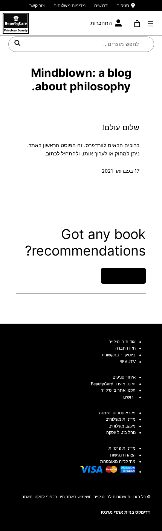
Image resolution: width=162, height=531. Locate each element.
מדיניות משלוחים (69, 5)
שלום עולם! (120, 127)
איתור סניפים (124, 377)
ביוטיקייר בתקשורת (119, 355)
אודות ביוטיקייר (122, 341)
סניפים (122, 5)
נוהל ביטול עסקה (121, 432)
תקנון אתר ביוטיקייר (118, 390)
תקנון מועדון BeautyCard (113, 383)
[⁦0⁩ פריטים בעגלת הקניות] (137, 24)
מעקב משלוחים (122, 426)
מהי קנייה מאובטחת (118, 461)
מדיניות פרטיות (122, 448)
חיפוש (17, 43)
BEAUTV (127, 361)
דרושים (101, 5)
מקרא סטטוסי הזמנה (117, 412)
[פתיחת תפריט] (150, 23)
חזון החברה (125, 348)
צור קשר (37, 5)
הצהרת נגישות (123, 455)
